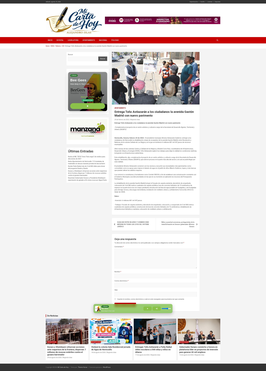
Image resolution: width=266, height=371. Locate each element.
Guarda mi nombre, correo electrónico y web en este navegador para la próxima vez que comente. (150, 299)
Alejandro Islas (135, 119)
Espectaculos (194, 1)
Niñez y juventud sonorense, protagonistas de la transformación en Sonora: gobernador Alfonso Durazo (177, 224)
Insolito (202, 1)
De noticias (52, 342)
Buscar (70, 54)
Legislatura (73, 40)
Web (116, 290)
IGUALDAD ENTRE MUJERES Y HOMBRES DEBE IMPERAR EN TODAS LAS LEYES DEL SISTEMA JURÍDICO (133, 224)
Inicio (50, 40)
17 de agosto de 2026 (142, 355)
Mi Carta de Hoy (63, 367)
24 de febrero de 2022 (122, 119)
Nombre (118, 272)
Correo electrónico (122, 281)
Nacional (103, 40)
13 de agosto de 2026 (186, 355)
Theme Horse (82, 367)
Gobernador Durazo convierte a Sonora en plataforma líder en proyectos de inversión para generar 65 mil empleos (198, 349)
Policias (115, 40)
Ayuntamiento (89, 40)
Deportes (217, 1)
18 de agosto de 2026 (98, 352)
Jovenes (209, 1)
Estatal (60, 40)
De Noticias (52, 315)
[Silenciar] (157, 309)
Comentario (119, 247)
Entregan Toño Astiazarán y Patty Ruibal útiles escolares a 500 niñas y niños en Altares (153, 349)
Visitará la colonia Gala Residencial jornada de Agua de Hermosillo (110, 348)
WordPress (107, 367)
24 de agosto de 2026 (54, 357)
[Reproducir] (87, 106)
